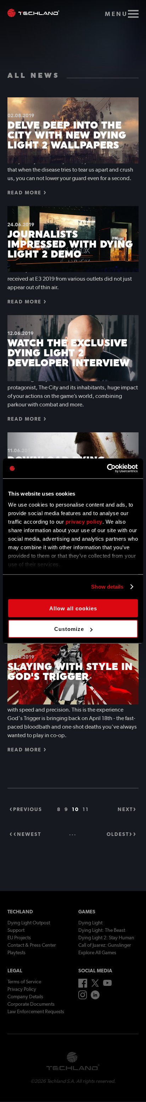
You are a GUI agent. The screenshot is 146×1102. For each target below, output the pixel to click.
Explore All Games (97, 952)
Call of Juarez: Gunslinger (104, 945)
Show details (107, 587)
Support (15, 930)
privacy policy (84, 522)
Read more (24, 192)
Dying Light (90, 922)
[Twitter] (95, 985)
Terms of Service (24, 981)
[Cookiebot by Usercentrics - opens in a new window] (107, 468)
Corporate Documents (31, 1004)
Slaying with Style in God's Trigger (70, 671)
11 (86, 809)
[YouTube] (107, 984)
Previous (27, 809)
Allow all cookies (73, 608)
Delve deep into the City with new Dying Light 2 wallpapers (66, 135)
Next (125, 809)
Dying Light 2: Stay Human (106, 937)
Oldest (118, 834)
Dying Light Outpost (28, 922)
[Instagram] (82, 997)
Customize (69, 629)
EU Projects (19, 937)
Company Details (25, 996)
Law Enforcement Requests (35, 1011)
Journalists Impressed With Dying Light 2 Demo (70, 244)
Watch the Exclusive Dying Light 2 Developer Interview (68, 353)
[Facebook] (82, 986)
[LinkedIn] (95, 997)
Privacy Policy (21, 989)
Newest (29, 834)
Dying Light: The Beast (101, 930)
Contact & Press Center (31, 945)
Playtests (16, 952)
